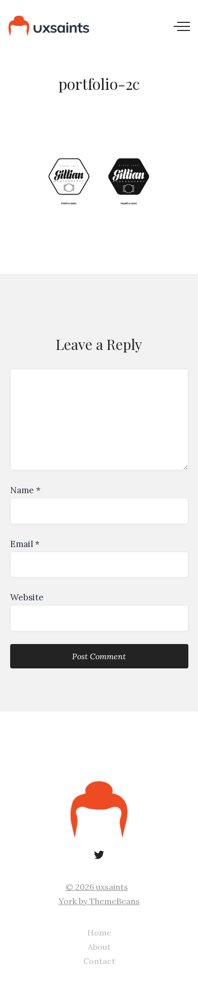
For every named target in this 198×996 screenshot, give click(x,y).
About (99, 947)
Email (25, 544)
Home (99, 932)
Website (27, 597)
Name (25, 490)
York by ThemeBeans (99, 901)
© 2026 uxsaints (96, 887)
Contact (99, 961)
